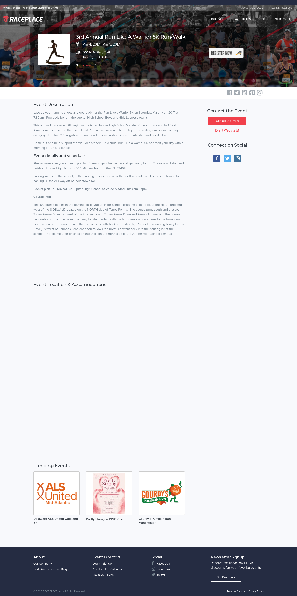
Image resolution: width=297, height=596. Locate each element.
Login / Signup (102, 563)
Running (88, 65)
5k (99, 65)
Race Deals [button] (242, 19)
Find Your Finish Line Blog (50, 569)
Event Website (225, 130)
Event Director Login (282, 8)
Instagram (163, 569)
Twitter (161, 575)
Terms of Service (236, 591)
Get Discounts (226, 577)
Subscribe (283, 19)
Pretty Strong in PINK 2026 (105, 519)
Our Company (42, 563)
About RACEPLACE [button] (252, 8)
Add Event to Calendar (107, 569)
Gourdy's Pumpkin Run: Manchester (155, 521)
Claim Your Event (103, 575)
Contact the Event (227, 121)
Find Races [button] (217, 19)
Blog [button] (264, 19)
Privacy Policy (256, 591)
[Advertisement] (109, 259)
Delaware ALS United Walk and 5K (55, 521)
